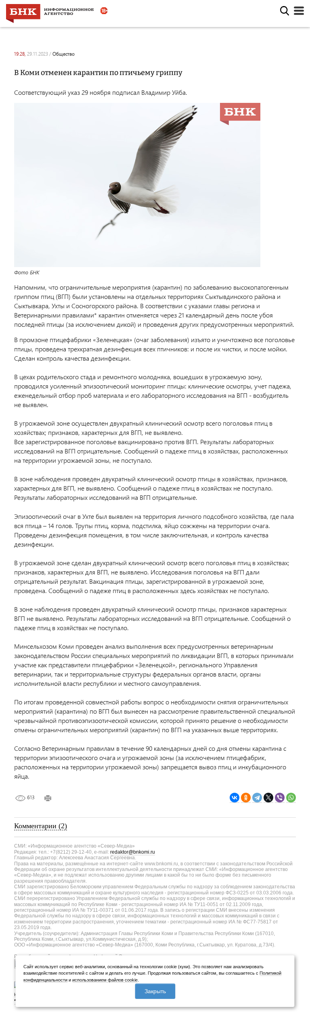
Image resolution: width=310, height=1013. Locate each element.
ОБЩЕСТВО (63, 54)
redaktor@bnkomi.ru (132, 852)
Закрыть (155, 991)
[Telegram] (257, 798)
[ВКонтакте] (234, 798)
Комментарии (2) (40, 826)
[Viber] (280, 798)
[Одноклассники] (246, 798)
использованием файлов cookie (105, 979)
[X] (268, 798)
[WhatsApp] (291, 798)
